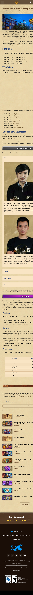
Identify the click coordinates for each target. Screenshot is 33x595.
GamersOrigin (17, 120)
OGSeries (16, 125)
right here (19, 45)
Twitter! (29, 396)
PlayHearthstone (18, 114)
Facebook (22, 396)
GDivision (15, 121)
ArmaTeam (16, 118)
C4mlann (16, 116)
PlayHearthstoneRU (19, 127)
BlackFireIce (16, 123)
